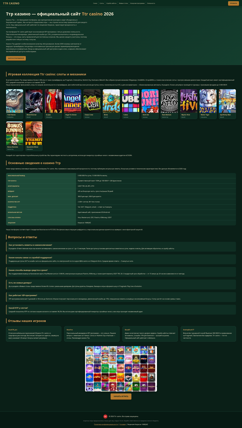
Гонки (95, 3)
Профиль (233, 3)
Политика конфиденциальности (106, 424)
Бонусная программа (137, 3)
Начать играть (121, 396)
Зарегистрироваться (16, 58)
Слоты (102, 3)
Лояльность (151, 3)
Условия (122, 424)
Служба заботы (111, 3)
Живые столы (123, 3)
